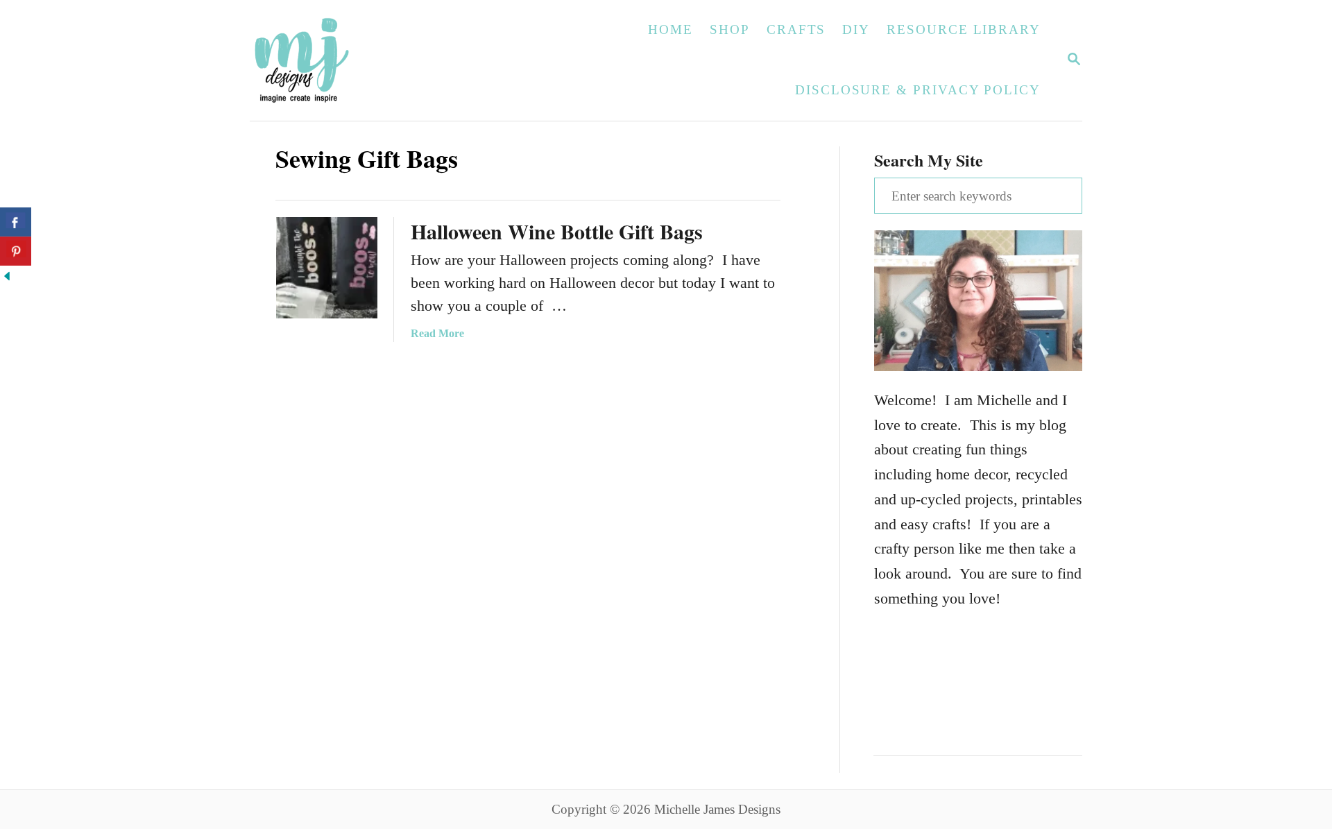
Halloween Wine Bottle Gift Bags (557, 231)
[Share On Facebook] (15, 222)
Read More (437, 333)
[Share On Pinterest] (15, 251)
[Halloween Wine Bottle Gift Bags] (326, 267)
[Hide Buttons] (7, 278)
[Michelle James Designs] (345, 60)
